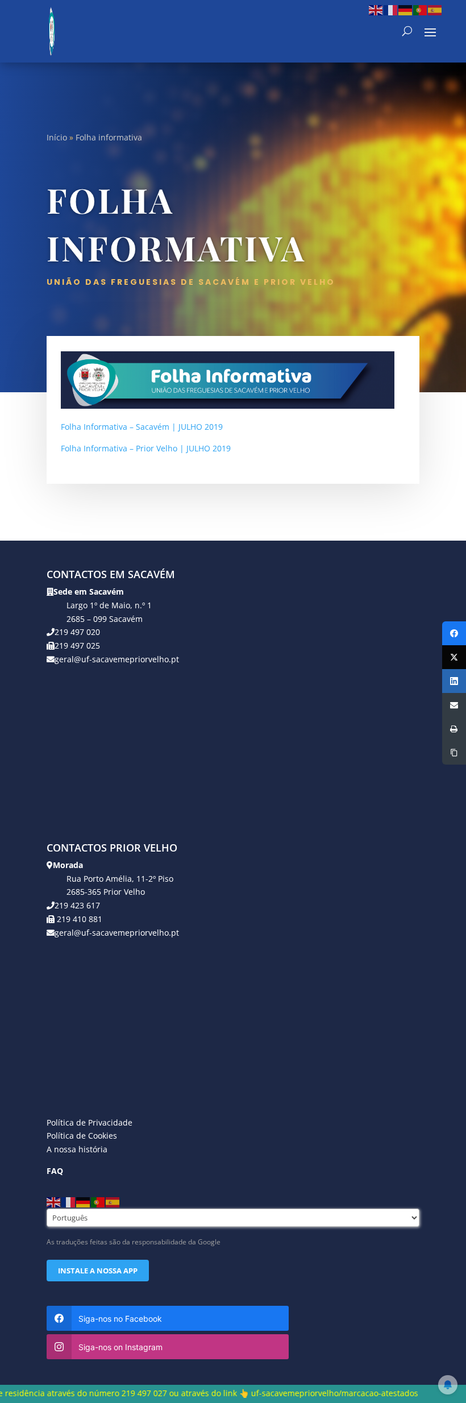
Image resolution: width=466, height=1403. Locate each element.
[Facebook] (454, 633)
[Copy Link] (454, 753)
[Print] (454, 729)
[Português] (420, 9)
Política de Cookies (82, 1135)
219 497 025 (77, 645)
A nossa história (77, 1149)
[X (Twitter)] (454, 657)
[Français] (391, 9)
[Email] (454, 705)
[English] (376, 9)
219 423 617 (77, 905)
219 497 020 (77, 631)
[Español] (435, 9)
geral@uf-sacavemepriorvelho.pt (117, 659)
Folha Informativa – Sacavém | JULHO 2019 (142, 426)
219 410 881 (78, 919)
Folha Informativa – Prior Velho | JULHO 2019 (146, 448)
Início (57, 137)
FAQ (55, 1170)
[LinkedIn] (454, 681)
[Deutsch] (405, 9)
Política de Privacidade (89, 1122)
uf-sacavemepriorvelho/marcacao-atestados (289, 1393)
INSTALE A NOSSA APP (98, 1270)
